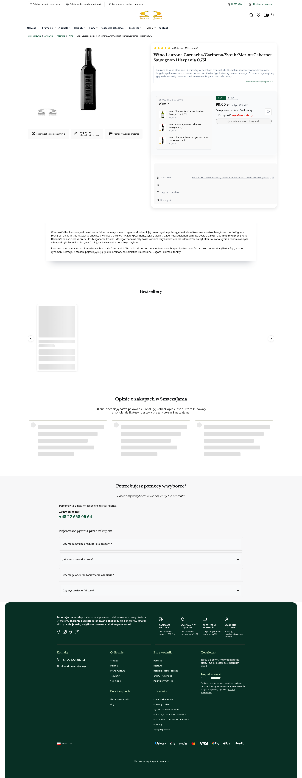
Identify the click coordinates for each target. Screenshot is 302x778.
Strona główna (34, 36)
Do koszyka (56, 366)
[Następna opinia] (271, 435)
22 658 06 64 (236, 4)
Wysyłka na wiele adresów (166, 709)
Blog (112, 704)
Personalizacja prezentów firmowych (171, 719)
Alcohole (61, 36)
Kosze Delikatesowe (163, 699)
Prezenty (158, 724)
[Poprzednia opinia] (31, 435)
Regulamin (115, 675)
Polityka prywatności (163, 680)
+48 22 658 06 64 (75, 516)
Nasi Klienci (115, 680)
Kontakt (113, 660)
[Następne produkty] (271, 338)
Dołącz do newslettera (215, 678)
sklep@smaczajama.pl (262, 4)
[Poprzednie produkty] (31, 338)
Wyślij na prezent (162, 729)
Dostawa (158, 665)
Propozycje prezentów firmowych (170, 714)
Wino (71, 36)
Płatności (158, 660)
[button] (268, 111)
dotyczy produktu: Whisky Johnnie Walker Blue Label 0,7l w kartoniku (68, 445)
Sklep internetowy (149, 761)
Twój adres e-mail (211, 674)
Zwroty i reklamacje (163, 675)
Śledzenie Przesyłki (119, 699)
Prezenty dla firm (162, 704)
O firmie (114, 665)
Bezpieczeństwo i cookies (166, 670)
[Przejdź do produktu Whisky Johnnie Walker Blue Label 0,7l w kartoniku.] (57, 336)
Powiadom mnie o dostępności (245, 121)
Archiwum (49, 36)
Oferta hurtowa (117, 670)
